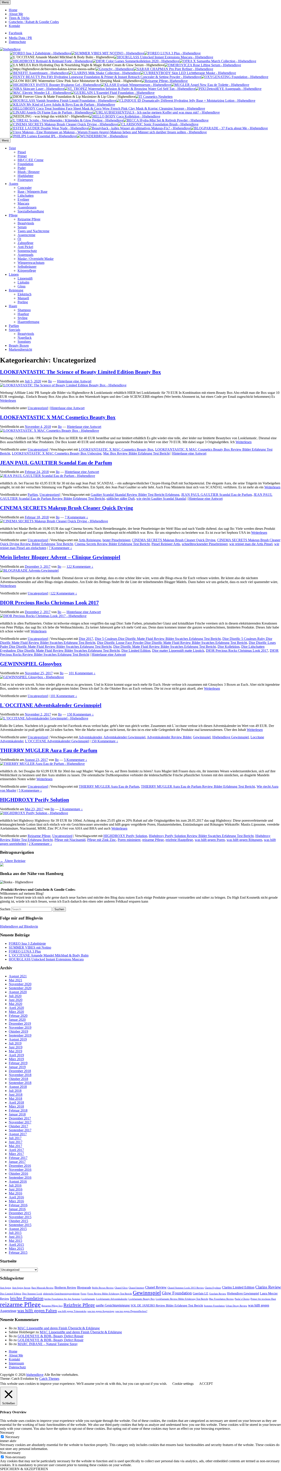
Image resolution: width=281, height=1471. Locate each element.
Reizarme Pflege (29, 219)
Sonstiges (24, 341)
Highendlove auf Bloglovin (19, 926)
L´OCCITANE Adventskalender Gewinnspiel (50, 705)
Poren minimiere (129, 840)
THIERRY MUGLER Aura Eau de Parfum (48, 750)
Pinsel (22, 152)
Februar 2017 (18, 1158)
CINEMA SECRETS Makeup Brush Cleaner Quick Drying (66, 508)
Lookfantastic (88, 1299)
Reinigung (16, 290)
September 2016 (20, 1177)
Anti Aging (5, 1288)
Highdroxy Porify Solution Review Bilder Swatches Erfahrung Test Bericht (201, 836)
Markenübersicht (20, 349)
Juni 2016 (15, 1189)
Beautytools (26, 223)
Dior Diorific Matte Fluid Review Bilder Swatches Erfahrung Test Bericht (164, 646)
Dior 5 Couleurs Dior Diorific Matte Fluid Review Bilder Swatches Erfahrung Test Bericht (158, 639)
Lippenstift (25, 278)
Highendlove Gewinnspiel (230, 737)
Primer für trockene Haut (263, 1299)
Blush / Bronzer (29, 172)
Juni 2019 (15, 1047)
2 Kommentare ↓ (71, 809)
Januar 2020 (17, 1019)
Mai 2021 (15, 980)
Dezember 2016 (20, 1166)
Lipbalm (23, 282)
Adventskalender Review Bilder (169, 737)
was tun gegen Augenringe (100, 1311)
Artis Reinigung (90, 540)
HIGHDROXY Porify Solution (34, 800)
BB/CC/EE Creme (30, 160)
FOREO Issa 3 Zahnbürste (27, 943)
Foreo (83, 1293)
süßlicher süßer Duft (120, 498)
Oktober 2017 (18, 1126)
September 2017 (20, 1130)
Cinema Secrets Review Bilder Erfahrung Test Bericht (112, 544)
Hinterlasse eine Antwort (74, 381)
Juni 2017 (15, 1142)
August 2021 (18, 976)
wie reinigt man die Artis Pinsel (250, 544)
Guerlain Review (217, 1293)
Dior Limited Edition (135, 650)
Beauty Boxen (19, 345)
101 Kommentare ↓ (82, 673)
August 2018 (18, 1087)
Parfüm (14, 326)
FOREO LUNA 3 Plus (25, 951)
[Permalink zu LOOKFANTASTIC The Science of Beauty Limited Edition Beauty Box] (63, 385)
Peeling (23, 302)
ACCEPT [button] (206, 1383)
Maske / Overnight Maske (36, 259)
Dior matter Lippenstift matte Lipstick (178, 650)
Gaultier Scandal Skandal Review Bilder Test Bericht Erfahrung (135, 494)
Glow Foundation (177, 1293)
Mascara (23, 203)
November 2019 (20, 1027)
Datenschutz (17, 42)
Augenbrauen (27, 207)
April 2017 (16, 1150)
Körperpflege (27, 270)
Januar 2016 (17, 1209)
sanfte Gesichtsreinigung (113, 1305)
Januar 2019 (17, 1067)
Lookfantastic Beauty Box (141, 1299)
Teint (12, 148)
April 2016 (16, 1197)
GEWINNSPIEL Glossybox (31, 664)
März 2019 (16, 1059)
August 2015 (18, 1229)
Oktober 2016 (18, 1173)
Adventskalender (90, 737)
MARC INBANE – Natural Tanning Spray (48, 1344)
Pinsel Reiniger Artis (165, 544)
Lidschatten (26, 195)
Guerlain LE (200, 1293)
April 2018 (16, 1102)
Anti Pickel (25, 247)
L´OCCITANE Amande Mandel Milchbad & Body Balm (48, 955)
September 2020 (20, 988)
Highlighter (25, 176)
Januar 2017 (17, 1162)
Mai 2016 (15, 1193)
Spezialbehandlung (31, 211)
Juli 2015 (15, 1233)
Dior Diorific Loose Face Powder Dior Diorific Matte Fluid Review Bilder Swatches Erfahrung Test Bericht (172, 642)
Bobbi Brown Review (103, 1288)
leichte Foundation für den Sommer (62, 1299)
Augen (13, 184)
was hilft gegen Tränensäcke (72, 1311)
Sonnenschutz (27, 251)
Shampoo (24, 310)
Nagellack (25, 337)
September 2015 (20, 1225)
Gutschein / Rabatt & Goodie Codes (34, 22)
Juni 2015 (15, 1237)
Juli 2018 (15, 1091)
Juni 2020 (15, 1000)
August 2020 (18, 992)
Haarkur (23, 314)
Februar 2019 (18, 1063)
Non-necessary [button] (10, 1453)
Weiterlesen (8, 400)
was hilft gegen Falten (37, 1310)
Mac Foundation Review (221, 1299)
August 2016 (18, 1181)
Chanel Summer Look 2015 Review (186, 1288)
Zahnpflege (25, 243)
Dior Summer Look (32, 1293)
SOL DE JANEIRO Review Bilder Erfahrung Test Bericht (167, 1305)
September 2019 (20, 1035)
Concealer (25, 187)
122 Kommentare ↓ (80, 566)
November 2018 (20, 1075)
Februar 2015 (18, 1252)
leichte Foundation (26, 1298)
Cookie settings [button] (183, 1383)
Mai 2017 (15, 1146)
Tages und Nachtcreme (33, 231)
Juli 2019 (15, 1043)
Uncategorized (38, 408)
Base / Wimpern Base (32, 191)
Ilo (50, 381)
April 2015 (16, 1244)
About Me (16, 14)
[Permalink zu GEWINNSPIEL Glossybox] (32, 677)
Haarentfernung (28, 322)
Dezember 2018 (20, 1071)
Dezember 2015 (20, 1213)
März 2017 (16, 1154)
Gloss (21, 286)
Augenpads (25, 255)
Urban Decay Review (236, 1306)
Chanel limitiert (136, 1288)
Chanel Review (156, 1287)
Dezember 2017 (20, 1118)
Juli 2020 (15, 996)
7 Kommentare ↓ (76, 517)
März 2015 (16, 1248)
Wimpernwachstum (31, 262)
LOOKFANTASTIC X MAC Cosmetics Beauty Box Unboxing (56, 453)
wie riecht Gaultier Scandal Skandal (161, 498)
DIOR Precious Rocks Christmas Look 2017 (49, 602)
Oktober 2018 (18, 1079)
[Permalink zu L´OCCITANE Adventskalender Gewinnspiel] (44, 718)
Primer (22, 156)
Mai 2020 (15, 1004)
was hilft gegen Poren (210, 840)
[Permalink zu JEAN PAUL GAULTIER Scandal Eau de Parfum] (47, 476)
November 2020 (20, 984)
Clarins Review (268, 1287)
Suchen (5, 909)
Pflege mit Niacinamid (69, 840)
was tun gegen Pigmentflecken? (131, 1311)
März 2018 (16, 1106)
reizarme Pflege (153, 840)
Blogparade (84, 1287)
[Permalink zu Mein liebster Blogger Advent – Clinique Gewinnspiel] (29, 570)
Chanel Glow (121, 1288)
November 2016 (20, 1169)
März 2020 (16, 1012)
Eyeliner (23, 199)
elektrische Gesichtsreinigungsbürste (61, 1293)
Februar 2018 (18, 1110)
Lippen (14, 274)
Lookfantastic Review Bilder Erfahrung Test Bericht (182, 1299)
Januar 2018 (17, 1114)
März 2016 (16, 1201)
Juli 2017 (15, 1138)
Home (13, 10)
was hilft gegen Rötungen (244, 840)
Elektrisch (24, 294)
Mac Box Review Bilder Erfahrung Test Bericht (136, 453)
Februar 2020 (18, 1016)
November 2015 (20, 1217)
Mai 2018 (15, 1098)
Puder (22, 168)
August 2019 (18, 1039)
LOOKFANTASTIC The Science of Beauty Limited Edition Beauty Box (80, 372)
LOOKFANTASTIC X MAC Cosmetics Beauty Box (57, 417)
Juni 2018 (15, 1094)
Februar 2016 (18, 1205)
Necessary (12, 1437)
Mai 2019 (15, 1051)
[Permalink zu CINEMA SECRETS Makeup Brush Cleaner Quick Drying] (54, 521)
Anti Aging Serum (21, 1288)
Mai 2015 (15, 1240)
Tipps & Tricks (19, 18)
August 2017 (18, 1134)
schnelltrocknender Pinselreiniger (204, 544)
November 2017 (20, 1122)
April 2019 (16, 1055)
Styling (22, 318)
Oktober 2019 (18, 1031)
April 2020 (16, 1008)
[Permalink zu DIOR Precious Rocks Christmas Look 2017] (43, 616)
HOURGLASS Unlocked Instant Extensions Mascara (46, 959)
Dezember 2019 (20, 1023)
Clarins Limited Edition (238, 1287)
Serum (22, 227)
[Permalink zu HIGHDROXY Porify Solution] (34, 813)
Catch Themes (49, 1378)
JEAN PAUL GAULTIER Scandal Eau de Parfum (56, 463)
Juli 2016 (15, 1185)
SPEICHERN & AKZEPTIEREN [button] (24, 1469)
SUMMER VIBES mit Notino (30, 947)
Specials (14, 330)
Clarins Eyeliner (213, 1288)
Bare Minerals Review (42, 1288)
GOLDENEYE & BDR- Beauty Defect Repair (50, 1336)
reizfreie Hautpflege (179, 840)
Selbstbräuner (27, 266)
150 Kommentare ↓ (80, 714)
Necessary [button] (7, 1432)
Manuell (23, 298)
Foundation (25, 164)
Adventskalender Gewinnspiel (124, 737)
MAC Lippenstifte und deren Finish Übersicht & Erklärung (59, 1328)
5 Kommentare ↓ (75, 760)
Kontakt (14, 26)
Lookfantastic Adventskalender (112, 1299)
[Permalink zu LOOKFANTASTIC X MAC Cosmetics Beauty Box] (49, 430)
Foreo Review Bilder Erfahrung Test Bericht (109, 1293)
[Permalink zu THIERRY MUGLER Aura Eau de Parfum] (42, 764)
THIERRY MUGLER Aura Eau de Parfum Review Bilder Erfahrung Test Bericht (198, 786)
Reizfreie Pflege (79, 1305)
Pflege (13, 215)
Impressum (16, 1363)
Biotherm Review (65, 1287)
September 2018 (20, 1083)
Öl (19, 239)
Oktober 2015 (18, 1221)
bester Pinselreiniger (116, 540)
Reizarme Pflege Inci (52, 1306)
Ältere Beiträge (12, 861)
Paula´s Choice (242, 1299)
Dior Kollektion (229, 646)
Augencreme (26, 235)
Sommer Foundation (214, 1306)
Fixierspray (25, 180)
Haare (13, 306)
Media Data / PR (20, 38)
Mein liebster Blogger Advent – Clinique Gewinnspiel (60, 557)
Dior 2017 (86, 639)
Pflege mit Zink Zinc (101, 840)
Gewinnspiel (202, 737)
